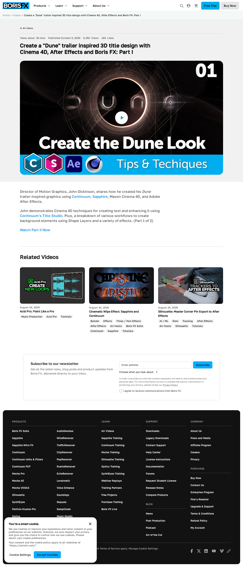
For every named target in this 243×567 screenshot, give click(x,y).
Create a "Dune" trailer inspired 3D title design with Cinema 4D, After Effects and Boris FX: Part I (82, 15)
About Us (99, 5)
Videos (17, 15)
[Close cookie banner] (90, 524)
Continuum (81, 196)
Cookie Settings (20, 555)
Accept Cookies (47, 555)
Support (77, 5)
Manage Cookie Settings (143, 548)
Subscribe (203, 365)
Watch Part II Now (35, 230)
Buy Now (230, 5)
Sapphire (100, 196)
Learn (59, 5)
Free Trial (210, 5)
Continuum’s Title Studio (41, 215)
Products (40, 5)
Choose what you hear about (136, 371)
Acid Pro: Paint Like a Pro (37, 311)
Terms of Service (110, 548)
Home (6, 15)
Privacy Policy (170, 385)
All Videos (28, 28)
